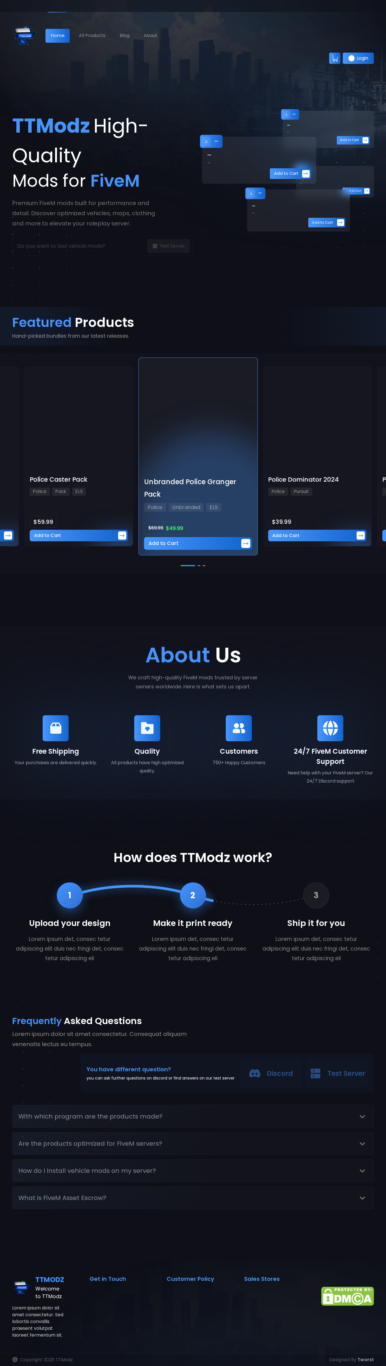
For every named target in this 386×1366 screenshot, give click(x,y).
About (150, 35)
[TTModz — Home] (24, 35)
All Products (92, 35)
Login (362, 58)
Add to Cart (349, 140)
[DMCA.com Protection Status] (347, 1296)
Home (57, 35)
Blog (124, 35)
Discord (280, 1073)
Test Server (346, 1073)
